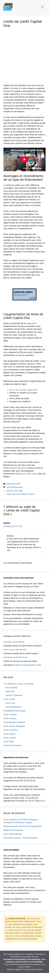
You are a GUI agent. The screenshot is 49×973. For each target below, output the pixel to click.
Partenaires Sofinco (12, 745)
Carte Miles (8, 741)
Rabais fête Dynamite (13, 830)
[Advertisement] (24, 55)
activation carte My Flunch (15, 657)
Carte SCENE (11, 687)
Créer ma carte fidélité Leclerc (20, 494)
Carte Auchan (9, 718)
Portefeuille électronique (14, 711)
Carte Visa (10, 703)
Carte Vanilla (9, 699)
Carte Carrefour (10, 730)
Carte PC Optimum (14, 695)
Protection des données (32, 969)
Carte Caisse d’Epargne (14, 726)
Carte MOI (10, 691)
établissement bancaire (15, 468)
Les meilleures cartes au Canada (18, 684)
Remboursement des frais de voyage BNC (22, 826)
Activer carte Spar (14, 491)
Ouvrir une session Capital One (23, 390)
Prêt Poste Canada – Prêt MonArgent (20, 838)
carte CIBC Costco (29, 474)
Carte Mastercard (14, 487)
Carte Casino (9, 734)
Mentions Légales (14, 969)
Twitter (27, 967)
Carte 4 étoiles (10, 714)
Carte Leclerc (9, 738)
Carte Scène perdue (12, 834)
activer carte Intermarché (14, 649)
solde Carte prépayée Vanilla (28, 665)
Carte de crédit (13, 484)
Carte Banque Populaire (14, 722)
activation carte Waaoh (13, 642)
